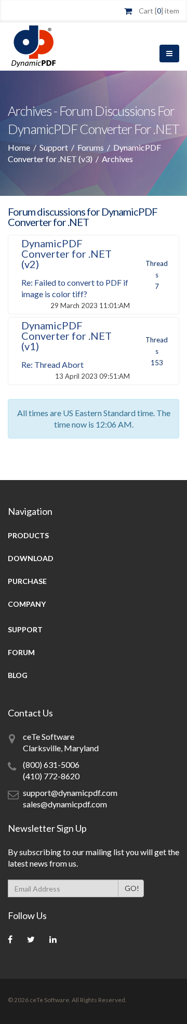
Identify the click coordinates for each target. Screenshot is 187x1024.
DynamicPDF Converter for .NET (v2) (66, 253)
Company (27, 604)
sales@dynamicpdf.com (65, 804)
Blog (18, 675)
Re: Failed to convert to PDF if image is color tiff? (74, 288)
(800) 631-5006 (51, 764)
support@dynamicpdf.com (70, 792)
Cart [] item (159, 10)
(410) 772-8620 (51, 776)
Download (31, 558)
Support (53, 147)
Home (19, 147)
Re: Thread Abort (52, 364)
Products (28, 535)
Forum (21, 652)
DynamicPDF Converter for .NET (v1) (66, 335)
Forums (90, 147)
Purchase (27, 581)
